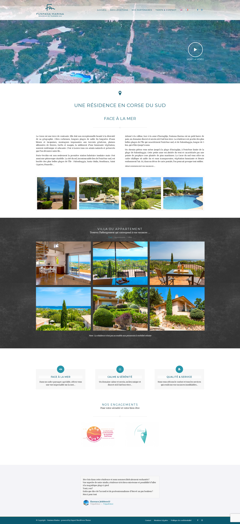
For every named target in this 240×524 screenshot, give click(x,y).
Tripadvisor (108, 504)
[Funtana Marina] (50, 10)
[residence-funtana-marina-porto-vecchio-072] (141, 193)
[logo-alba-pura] (98, 434)
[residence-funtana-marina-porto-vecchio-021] (183, 193)
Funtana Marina (53, 520)
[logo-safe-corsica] (142, 434)
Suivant (156, 479)
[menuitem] (101, 10)
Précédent (150, 479)
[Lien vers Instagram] (202, 10)
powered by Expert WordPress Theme (76, 520)
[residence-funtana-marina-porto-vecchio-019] (99, 193)
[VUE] (57, 193)
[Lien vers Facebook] (198, 10)
